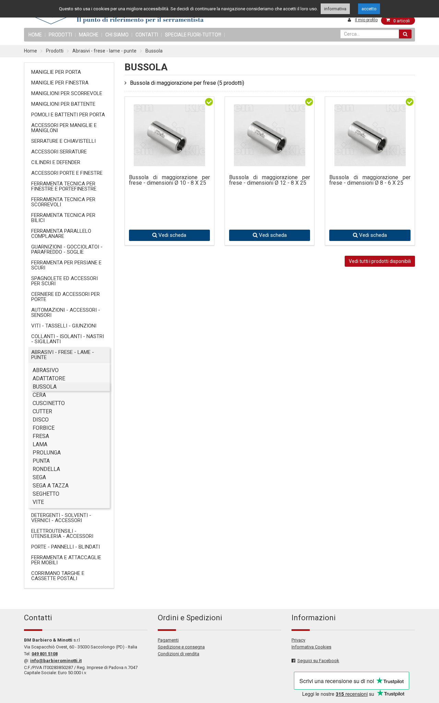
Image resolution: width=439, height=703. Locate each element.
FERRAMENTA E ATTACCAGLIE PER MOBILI (66, 560)
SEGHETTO (46, 494)
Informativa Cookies (311, 646)
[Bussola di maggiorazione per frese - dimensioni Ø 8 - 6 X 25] (370, 161)
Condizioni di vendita (178, 653)
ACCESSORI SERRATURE (59, 152)
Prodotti (60, 34)
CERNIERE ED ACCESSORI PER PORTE (65, 296)
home (35, 34)
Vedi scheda (171, 235)
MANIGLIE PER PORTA (56, 72)
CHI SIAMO (117, 34)
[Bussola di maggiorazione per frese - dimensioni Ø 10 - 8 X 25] (169, 161)
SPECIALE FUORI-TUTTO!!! (193, 34)
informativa (335, 8)
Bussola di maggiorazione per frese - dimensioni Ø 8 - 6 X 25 (369, 180)
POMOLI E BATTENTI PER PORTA (68, 115)
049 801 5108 (45, 653)
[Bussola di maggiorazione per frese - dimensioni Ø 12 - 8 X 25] (269, 161)
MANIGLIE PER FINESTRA (59, 83)
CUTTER (42, 411)
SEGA (39, 477)
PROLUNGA (47, 452)
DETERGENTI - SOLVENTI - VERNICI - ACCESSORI (61, 517)
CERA (39, 395)
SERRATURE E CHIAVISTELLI (63, 141)
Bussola (154, 51)
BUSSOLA (45, 386)
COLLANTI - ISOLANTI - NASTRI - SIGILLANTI (67, 339)
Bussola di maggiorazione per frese (187, 83)
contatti (146, 34)
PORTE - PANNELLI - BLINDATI (65, 547)
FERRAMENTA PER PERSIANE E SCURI (66, 265)
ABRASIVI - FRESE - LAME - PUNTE (62, 354)
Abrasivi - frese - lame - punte (104, 51)
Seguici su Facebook (318, 660)
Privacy (298, 640)
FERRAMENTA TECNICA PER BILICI (63, 217)
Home (30, 51)
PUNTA (41, 461)
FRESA (41, 436)
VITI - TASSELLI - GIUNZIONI (63, 326)
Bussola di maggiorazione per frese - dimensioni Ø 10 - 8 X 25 (169, 180)
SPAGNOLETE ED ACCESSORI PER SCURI (64, 281)
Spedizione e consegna (181, 646)
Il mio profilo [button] (366, 20)
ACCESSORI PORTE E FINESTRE (67, 173)
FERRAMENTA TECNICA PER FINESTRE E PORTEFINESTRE (63, 186)
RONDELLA (46, 469)
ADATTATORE (49, 378)
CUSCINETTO (49, 403)
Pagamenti (168, 640)
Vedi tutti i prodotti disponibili (380, 261)
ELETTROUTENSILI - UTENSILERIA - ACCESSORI (62, 533)
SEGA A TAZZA (51, 485)
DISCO (41, 419)
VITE (38, 502)
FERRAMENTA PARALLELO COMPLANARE (61, 233)
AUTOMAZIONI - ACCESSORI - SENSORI (65, 312)
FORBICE (44, 428)
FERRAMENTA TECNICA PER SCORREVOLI (63, 202)
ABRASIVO (46, 370)
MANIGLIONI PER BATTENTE (63, 104)
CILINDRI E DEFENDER (55, 162)
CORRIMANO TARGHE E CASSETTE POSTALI (57, 575)
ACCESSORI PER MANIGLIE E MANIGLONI (64, 128)
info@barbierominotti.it (56, 660)
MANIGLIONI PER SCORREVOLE (66, 93)
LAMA (40, 444)
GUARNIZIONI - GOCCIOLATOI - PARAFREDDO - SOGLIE (67, 249)
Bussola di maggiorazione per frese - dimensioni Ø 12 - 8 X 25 (269, 180)
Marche (88, 34)
